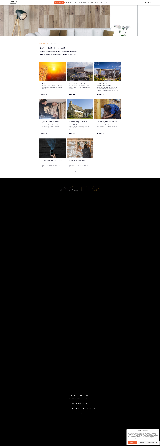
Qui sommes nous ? (80, 395)
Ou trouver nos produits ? (80, 408)
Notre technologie (80, 399)
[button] (157, 430)
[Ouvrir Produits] (79, 2)
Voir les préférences (152, 442)
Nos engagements (80, 403)
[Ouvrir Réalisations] (97, 2)
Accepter (132, 442)
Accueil (40, 43)
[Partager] (145, 2)
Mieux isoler (46, 43)
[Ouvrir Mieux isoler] (88, 2)
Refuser (142, 442)
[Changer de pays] (148, 2)
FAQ (80, 413)
